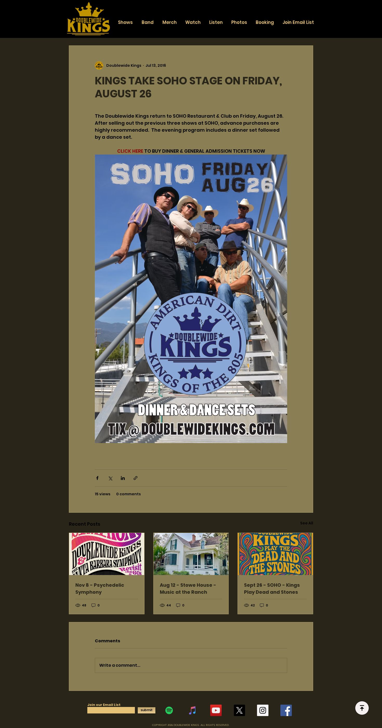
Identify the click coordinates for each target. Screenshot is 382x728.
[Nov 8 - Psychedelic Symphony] (106, 554)
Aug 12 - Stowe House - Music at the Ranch (188, 588)
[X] (239, 710)
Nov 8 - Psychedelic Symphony (99, 588)
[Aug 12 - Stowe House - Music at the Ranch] (191, 554)
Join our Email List (104, 704)
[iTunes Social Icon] (192, 710)
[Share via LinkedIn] (122, 478)
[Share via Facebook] (97, 478)
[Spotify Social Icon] (169, 710)
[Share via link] (135, 478)
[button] (147, 22)
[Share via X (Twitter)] (110, 478)
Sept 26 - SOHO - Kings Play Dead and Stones (272, 588)
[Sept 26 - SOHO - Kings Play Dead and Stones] (275, 554)
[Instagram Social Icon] (262, 710)
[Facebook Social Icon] (286, 710)
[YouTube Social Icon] (216, 710)
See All (306, 523)
